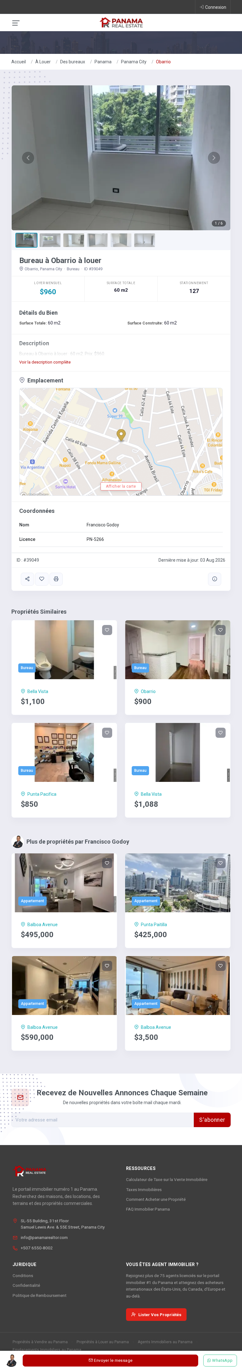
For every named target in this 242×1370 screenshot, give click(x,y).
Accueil (18, 61)
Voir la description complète (45, 362)
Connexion (215, 7)
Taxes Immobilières (144, 1189)
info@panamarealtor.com (44, 1237)
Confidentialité (26, 1285)
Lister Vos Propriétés (160, 1314)
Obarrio (163, 61)
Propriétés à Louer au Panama (103, 1342)
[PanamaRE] (121, 22)
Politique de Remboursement (39, 1295)
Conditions (23, 1275)
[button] (28, 158)
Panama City (134, 61)
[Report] (214, 579)
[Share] (27, 579)
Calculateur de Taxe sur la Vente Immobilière (166, 1179)
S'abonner (212, 1120)
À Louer (43, 61)
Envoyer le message (113, 1360)
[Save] (41, 579)
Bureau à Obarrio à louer (60, 260)
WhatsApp (222, 1360)
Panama (103, 61)
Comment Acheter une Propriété (156, 1199)
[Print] (56, 579)
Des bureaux (72, 61)
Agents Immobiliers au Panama (165, 1342)
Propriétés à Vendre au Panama (40, 1342)
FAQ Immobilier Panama (148, 1209)
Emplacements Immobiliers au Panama (47, 1350)
